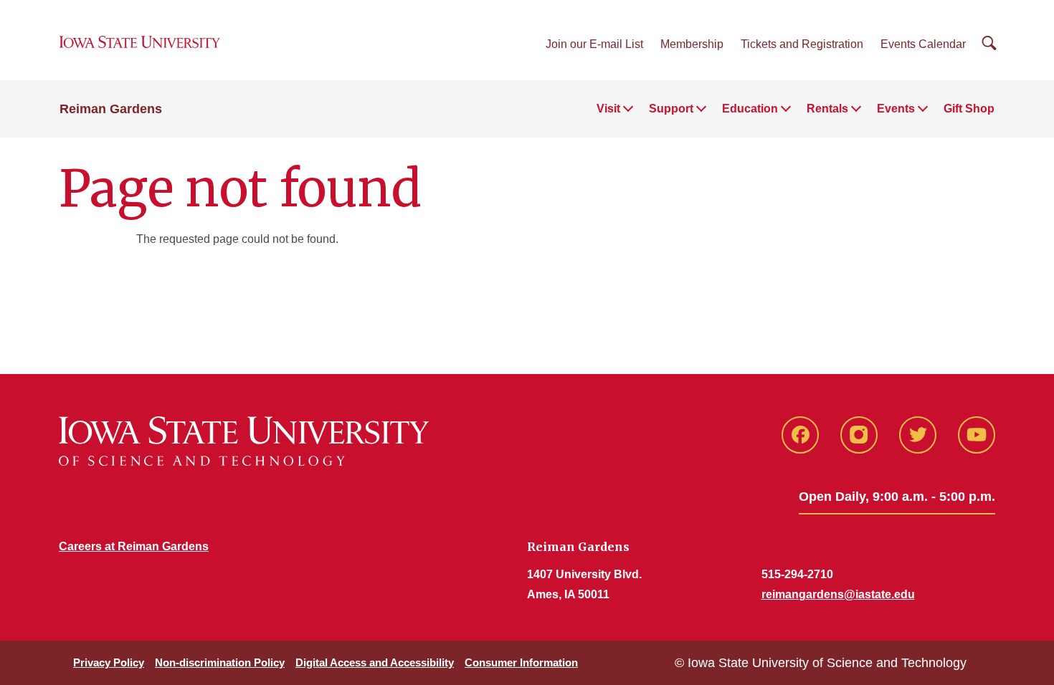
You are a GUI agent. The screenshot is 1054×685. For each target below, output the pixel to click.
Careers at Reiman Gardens (134, 546)
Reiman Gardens (111, 109)
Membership (691, 44)
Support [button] (671, 108)
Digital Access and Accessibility (374, 662)
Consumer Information (521, 662)
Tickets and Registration (802, 44)
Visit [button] (608, 108)
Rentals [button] (827, 108)
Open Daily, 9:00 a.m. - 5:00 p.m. (897, 496)
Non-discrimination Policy (220, 662)
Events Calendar (923, 44)
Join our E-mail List (594, 44)
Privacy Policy (108, 662)
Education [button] (750, 108)
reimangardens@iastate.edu (838, 594)
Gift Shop (969, 108)
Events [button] (896, 108)
